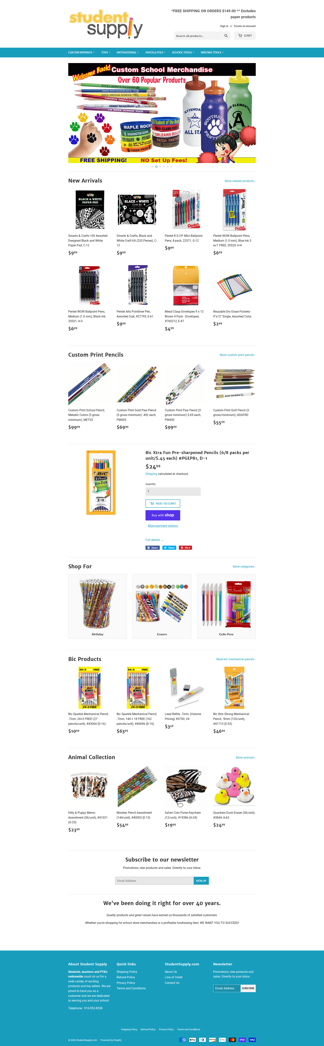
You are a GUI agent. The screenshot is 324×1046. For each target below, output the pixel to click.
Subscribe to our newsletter (162, 860)
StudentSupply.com (86, 1040)
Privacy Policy (126, 983)
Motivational (127, 52)
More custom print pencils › (238, 355)
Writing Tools (211, 52)
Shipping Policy (127, 972)
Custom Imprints (80, 52)
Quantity (151, 484)
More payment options (163, 526)
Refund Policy (126, 977)
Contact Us (172, 983)
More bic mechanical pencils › (236, 659)
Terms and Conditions (131, 988)
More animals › (246, 757)
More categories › (244, 566)
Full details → (155, 540)
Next (248, 113)
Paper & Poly (155, 52)
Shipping (151, 474)
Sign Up (201, 880)
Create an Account (245, 26)
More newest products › (240, 181)
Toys (104, 52)
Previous (76, 113)
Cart (247, 35)
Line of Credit (173, 977)
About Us (171, 972)
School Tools (182, 52)
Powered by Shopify (111, 1040)
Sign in (224, 26)
